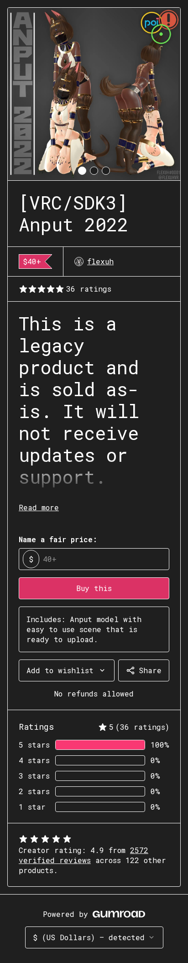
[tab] (82, 171)
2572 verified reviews (83, 855)
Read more (39, 507)
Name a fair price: (58, 539)
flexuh (100, 261)
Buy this (94, 588)
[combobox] (67, 670)
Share (150, 670)
